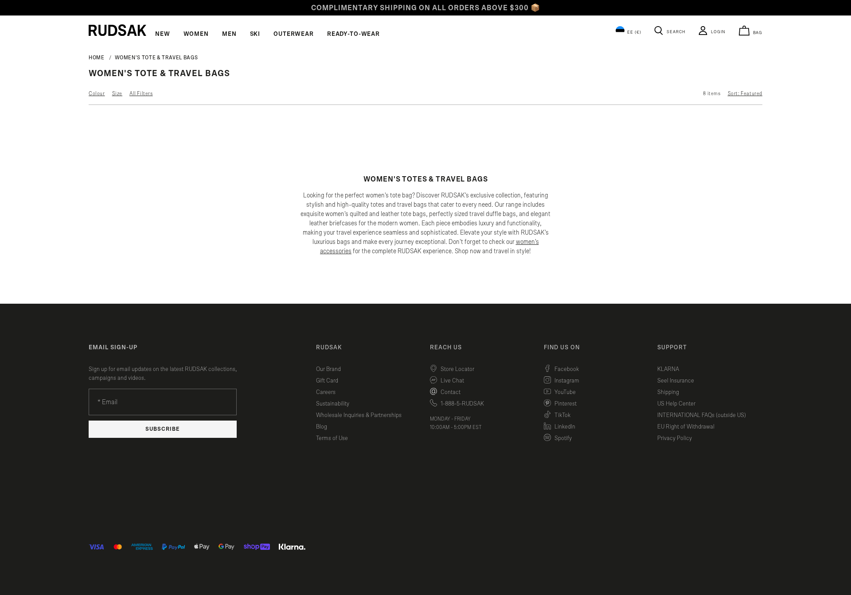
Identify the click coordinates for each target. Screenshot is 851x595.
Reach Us (446, 347)
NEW (162, 34)
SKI (255, 34)
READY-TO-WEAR (353, 34)
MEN (229, 34)
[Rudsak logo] (117, 30)
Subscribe (162, 429)
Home (97, 57)
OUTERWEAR (293, 34)
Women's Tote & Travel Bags (156, 57)
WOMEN (196, 34)
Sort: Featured (745, 93)
